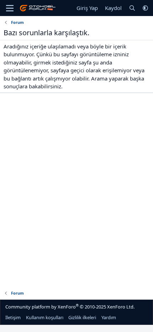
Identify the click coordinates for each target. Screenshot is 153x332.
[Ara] (132, 8)
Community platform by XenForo (69, 306)
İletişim (13, 317)
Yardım (108, 317)
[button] (145, 8)
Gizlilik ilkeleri (82, 317)
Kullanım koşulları (44, 317)
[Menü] (9, 8)
